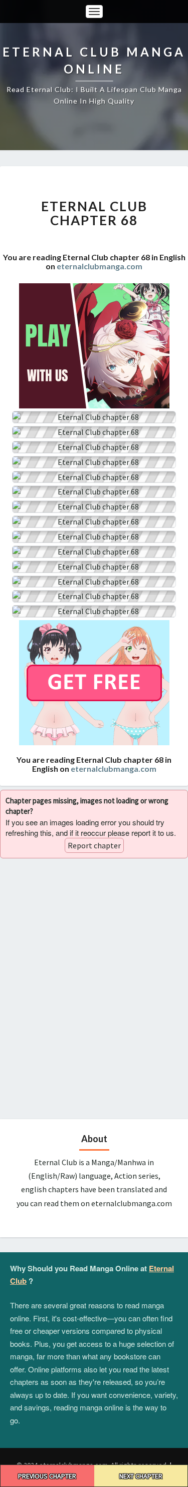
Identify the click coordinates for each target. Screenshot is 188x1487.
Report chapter (94, 845)
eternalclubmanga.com (99, 266)
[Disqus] (94, 987)
